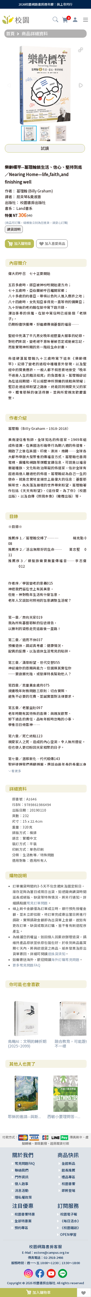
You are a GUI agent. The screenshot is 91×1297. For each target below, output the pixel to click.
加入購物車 (22, 243)
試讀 (45, 148)
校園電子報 (68, 1214)
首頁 (10, 33)
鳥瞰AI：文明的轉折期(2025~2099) (27, 1043)
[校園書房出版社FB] (39, 1275)
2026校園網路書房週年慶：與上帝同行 (45, 4)
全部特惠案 (23, 1220)
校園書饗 (68, 1183)
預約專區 (21, 1227)
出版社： (12, 202)
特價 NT (11, 215)
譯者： (10, 196)
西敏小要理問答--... (63, 1116)
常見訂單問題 (37, 903)
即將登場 (68, 1190)
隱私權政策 (23, 1197)
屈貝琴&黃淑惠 (29, 196)
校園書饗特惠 (25, 1214)
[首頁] (15, 19)
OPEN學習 (68, 1234)
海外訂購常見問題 (65, 959)
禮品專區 (68, 1176)
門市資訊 (21, 1176)
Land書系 (25, 208)
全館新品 (68, 1163)
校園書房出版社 (33, 202)
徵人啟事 (21, 1183)
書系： (10, 208)
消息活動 (21, 1190)
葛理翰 (22, 190)
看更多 (16, 771)
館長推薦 (68, 1170)
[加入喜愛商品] (84, 1292)
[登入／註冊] (75, 19)
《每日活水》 (70, 1220)
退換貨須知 (57, 953)
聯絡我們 (21, 1170)
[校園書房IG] (28, 1275)
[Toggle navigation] (85, 19)
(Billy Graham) (40, 190)
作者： (10, 190)
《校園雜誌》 (70, 1227)
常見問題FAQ (25, 1163)
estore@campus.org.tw (51, 1252)
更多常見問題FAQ (27, 965)
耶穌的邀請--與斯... (24, 1116)
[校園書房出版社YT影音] (51, 1275)
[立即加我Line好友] (62, 1275)
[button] (55, 20)
